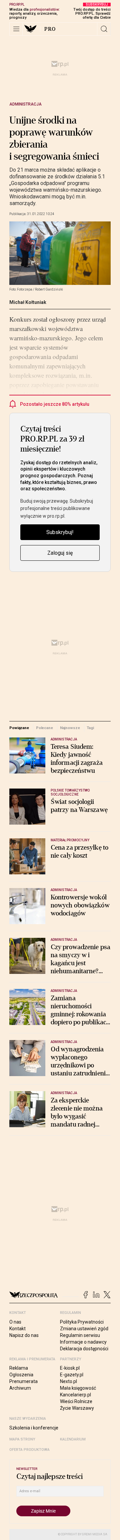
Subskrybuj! (60, 532)
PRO (50, 29)
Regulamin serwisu (80, 1335)
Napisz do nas (24, 1335)
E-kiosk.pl (70, 1368)
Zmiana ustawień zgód (84, 1328)
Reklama (18, 1368)
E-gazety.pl (71, 1374)
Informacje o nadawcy (83, 1342)
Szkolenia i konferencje (33, 1427)
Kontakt (17, 1328)
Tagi (90, 727)
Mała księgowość (78, 1388)
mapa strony (22, 1439)
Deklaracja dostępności (84, 1348)
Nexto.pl (68, 1381)
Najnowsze (70, 727)
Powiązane (19, 727)
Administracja (25, 104)
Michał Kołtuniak (27, 302)
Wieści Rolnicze (76, 1401)
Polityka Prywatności (82, 1322)
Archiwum (20, 1388)
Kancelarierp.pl (75, 1394)
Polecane (44, 727)
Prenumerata (23, 1381)
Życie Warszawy (77, 1408)
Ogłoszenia (21, 1374)
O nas (15, 1322)
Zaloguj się (60, 553)
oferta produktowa (29, 1449)
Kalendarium (73, 1439)
